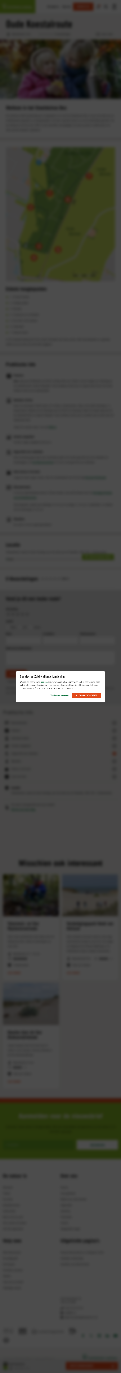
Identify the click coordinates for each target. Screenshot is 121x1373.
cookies (44, 682)
